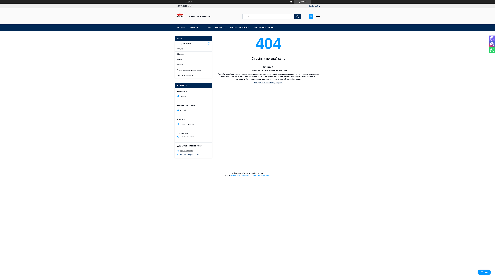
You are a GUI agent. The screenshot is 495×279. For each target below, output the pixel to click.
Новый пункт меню (264, 28)
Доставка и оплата (239, 28)
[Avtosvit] (180, 21)
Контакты (220, 28)
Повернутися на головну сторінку (268, 83)
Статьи (180, 49)
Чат (486, 272)
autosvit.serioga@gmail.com (190, 154)
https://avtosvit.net (186, 151)
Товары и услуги (184, 43)
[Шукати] (297, 16)
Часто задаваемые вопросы (189, 70)
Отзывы (180, 65)
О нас (208, 28)
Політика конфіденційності (260, 175)
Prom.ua (260, 173)
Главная (181, 28)
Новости (180, 54)
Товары (194, 28)
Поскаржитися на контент (240, 175)
